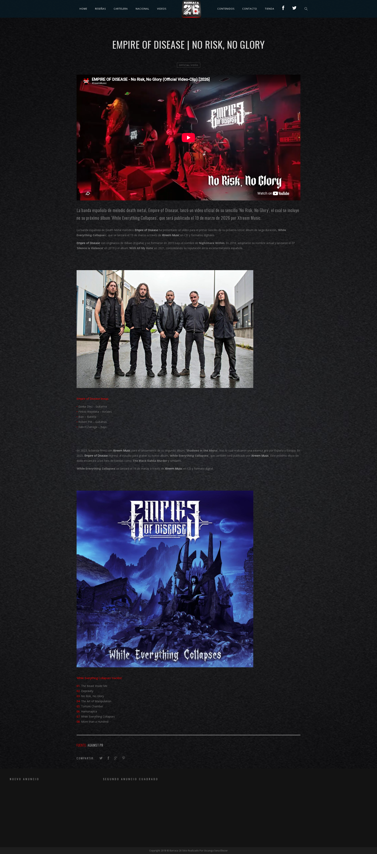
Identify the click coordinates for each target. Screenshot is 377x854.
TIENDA (269, 8)
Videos (161, 8)
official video (188, 65)
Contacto (249, 8)
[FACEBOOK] (283, 8)
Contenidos (225, 8)
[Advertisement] (44, 813)
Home (83, 8)
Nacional (142, 8)
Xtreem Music (249, 218)
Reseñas (100, 8)
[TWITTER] (294, 8)
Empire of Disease (162, 210)
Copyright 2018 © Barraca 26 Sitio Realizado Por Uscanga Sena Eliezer (188, 850)
